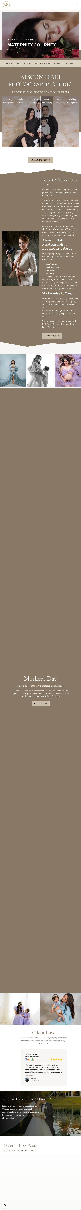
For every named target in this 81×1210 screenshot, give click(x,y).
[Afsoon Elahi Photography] (6, 5)
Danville (50, 270)
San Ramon (51, 264)
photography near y (62, 254)
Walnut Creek (52, 267)
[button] (77, 5)
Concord (50, 273)
